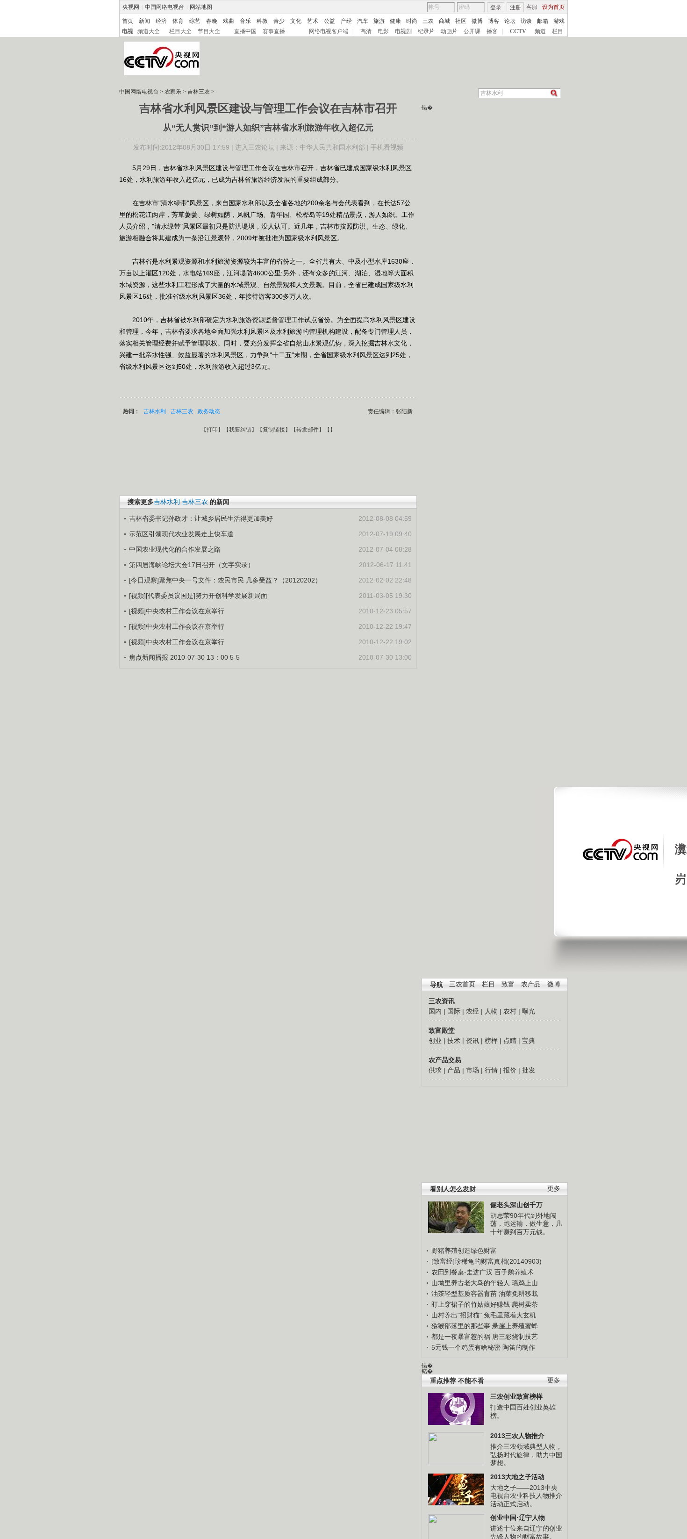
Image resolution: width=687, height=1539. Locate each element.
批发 (528, 1070)
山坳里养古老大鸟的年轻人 (470, 1283)
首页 (127, 21)
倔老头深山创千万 (516, 1204)
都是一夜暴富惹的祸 (460, 1336)
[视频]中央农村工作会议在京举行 (176, 611)
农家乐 (173, 91)
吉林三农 (198, 91)
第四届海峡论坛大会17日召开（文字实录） (191, 564)
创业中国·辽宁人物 (517, 1517)
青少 (279, 21)
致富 (508, 984)
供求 (435, 1070)
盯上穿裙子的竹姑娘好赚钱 (470, 1304)
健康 (395, 21)
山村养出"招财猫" (456, 1315)
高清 (366, 31)
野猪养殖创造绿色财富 (464, 1250)
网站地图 (201, 7)
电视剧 (403, 31)
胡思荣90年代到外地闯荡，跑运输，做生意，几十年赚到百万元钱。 (526, 1224)
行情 (491, 1070)
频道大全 (148, 31)
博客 (493, 21)
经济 (161, 21)
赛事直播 (274, 31)
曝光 (528, 1011)
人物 (491, 1011)
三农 (428, 21)
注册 (515, 7)
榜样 (491, 1040)
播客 (492, 31)
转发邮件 (307, 429)
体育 (178, 21)
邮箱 (542, 21)
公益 (329, 21)
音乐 (245, 21)
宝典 (528, 1040)
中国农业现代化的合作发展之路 (175, 549)
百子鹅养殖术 (514, 1272)
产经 (346, 21)
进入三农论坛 (254, 147)
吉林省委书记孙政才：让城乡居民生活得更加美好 (201, 518)
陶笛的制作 (518, 1347)
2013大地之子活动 (517, 1477)
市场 (472, 1070)
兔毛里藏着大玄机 (510, 1315)
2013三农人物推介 (517, 1435)
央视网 (130, 7)
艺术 (312, 21)
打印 (212, 429)
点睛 (509, 1040)
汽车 (362, 21)
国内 (435, 1011)
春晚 (211, 21)
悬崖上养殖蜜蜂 (515, 1326)
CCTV (518, 31)
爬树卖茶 (525, 1304)
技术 (453, 1040)
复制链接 (274, 429)
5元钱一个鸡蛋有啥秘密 (466, 1347)
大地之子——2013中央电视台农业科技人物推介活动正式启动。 (526, 1496)
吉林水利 (154, 411)
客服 (531, 7)
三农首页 (462, 984)
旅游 (379, 21)
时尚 (411, 21)
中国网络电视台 (164, 7)
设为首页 (553, 7)
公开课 (472, 31)
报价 (509, 1070)
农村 (509, 1011)
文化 (295, 21)
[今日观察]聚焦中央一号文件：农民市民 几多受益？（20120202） (225, 580)
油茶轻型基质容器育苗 (464, 1293)
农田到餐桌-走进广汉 (462, 1272)
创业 (435, 1040)
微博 (477, 21)
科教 (262, 21)
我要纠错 (240, 429)
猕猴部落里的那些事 (460, 1326)
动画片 (449, 31)
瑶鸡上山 (525, 1283)
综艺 (194, 21)
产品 (453, 1070)
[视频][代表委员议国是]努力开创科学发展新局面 (198, 595)
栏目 (557, 31)
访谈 (526, 21)
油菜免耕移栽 (518, 1293)
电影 (383, 31)
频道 (540, 31)
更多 (553, 1188)
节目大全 (209, 31)
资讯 (472, 1040)
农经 (472, 1011)
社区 (460, 21)
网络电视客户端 (328, 31)
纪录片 (426, 31)
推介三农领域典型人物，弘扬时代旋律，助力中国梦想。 (526, 1455)
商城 (444, 21)
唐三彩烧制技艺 (515, 1336)
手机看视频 (387, 147)
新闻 (144, 21)
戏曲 (228, 21)
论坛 (509, 21)
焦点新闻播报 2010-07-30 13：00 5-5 (184, 657)
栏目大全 (180, 31)
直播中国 (245, 31)
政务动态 (209, 411)
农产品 (531, 984)
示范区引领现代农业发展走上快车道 (181, 534)
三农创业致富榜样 (516, 1396)
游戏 (559, 21)
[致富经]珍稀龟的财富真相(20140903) (486, 1261)
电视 (127, 31)
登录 (495, 7)
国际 (453, 1011)
